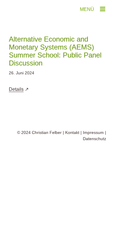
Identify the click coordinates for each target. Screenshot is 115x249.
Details (16, 89)
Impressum (93, 132)
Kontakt (72, 132)
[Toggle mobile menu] (103, 9)
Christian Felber (47, 132)
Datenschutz (94, 138)
